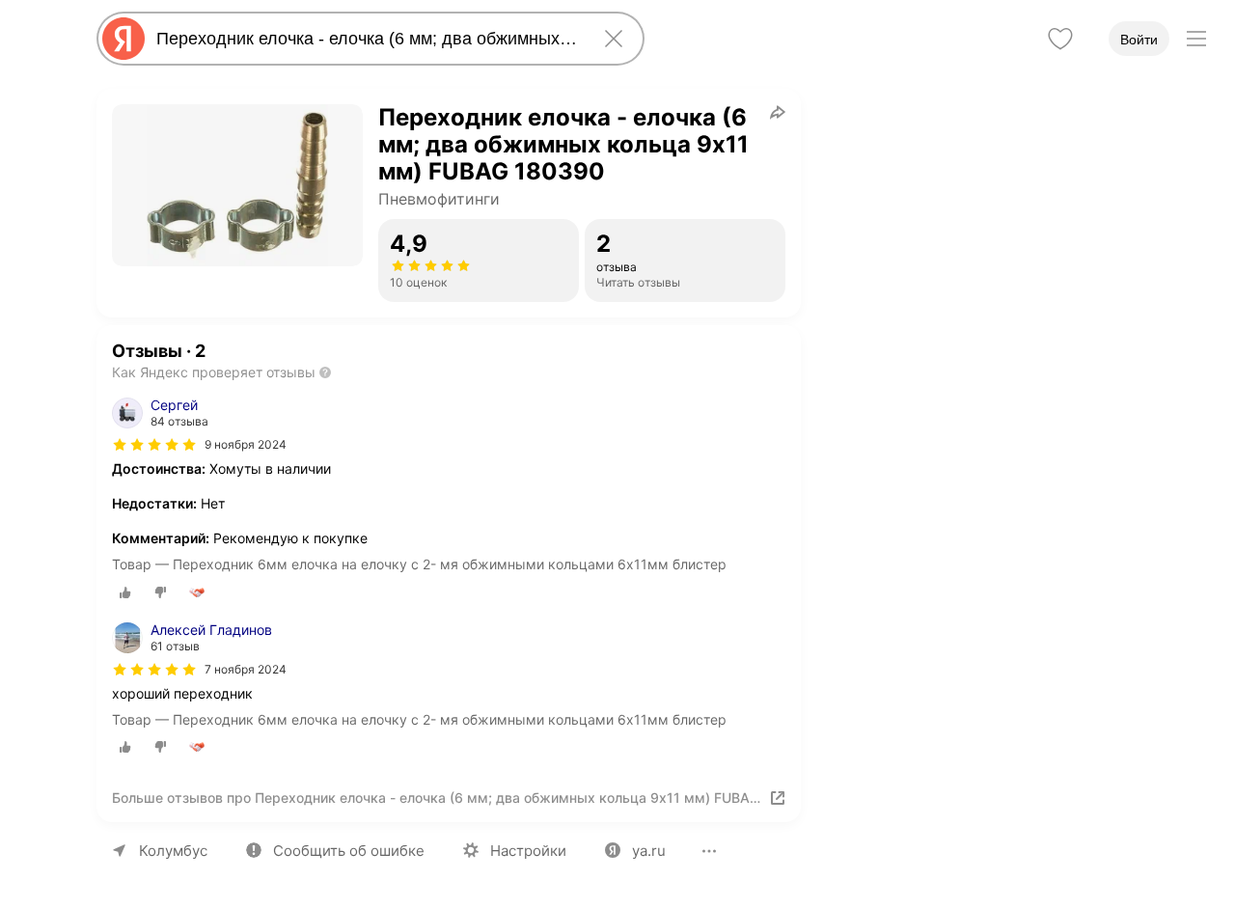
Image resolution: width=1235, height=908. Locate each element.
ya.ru (649, 850)
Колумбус (173, 850)
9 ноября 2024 (246, 444)
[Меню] (1196, 38)
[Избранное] (1060, 38)
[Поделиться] (777, 112)
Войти (1139, 39)
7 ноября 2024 (246, 669)
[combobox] (367, 39)
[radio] (125, 592)
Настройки (528, 850)
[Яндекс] (123, 38)
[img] (154, 445)
